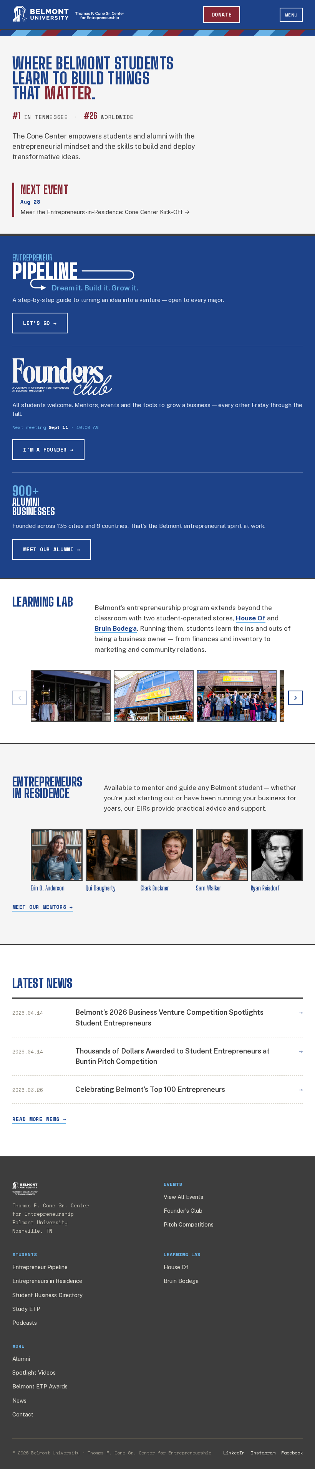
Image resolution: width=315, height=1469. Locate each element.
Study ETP (26, 1309)
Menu (291, 15)
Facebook (292, 1452)
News (19, 1400)
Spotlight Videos (34, 1372)
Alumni (21, 1358)
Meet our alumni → (51, 549)
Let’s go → (40, 323)
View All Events (183, 1197)
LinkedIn (234, 1452)
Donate (222, 14)
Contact (22, 1414)
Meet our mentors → (42, 907)
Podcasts (24, 1322)
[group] (157, 698)
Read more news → (39, 1119)
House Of (176, 1267)
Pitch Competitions (189, 1224)
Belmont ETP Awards (40, 1386)
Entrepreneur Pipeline (40, 1267)
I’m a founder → (48, 449)
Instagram (263, 1452)
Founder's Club (183, 1210)
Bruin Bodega (181, 1281)
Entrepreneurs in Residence (47, 1281)
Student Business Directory (47, 1295)
